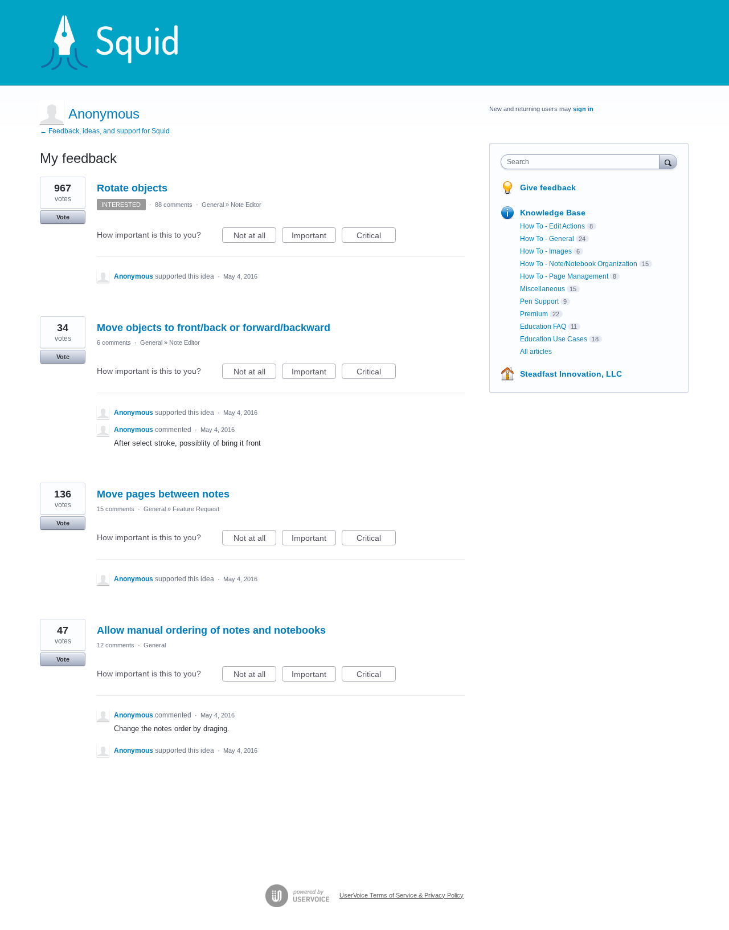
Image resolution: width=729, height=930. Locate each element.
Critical (376, 237)
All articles (536, 352)
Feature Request (196, 508)
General (213, 204)
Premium (534, 314)
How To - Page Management (564, 276)
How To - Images (546, 251)
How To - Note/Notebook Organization (578, 264)
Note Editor (246, 204)
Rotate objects (132, 188)
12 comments (115, 645)
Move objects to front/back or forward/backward (213, 327)
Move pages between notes (163, 494)
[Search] (668, 161)
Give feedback (548, 187)
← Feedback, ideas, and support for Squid (105, 131)
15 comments (115, 508)
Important (314, 237)
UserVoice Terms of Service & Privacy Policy (401, 895)
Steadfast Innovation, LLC (571, 373)
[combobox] (583, 162)
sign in (583, 108)
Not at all (255, 237)
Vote (62, 217)
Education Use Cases (553, 339)
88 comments (174, 204)
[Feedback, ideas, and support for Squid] (120, 42)
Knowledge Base (552, 212)
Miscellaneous (542, 289)
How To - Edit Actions (552, 226)
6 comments (114, 342)
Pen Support (539, 301)
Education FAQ (543, 327)
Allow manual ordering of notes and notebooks (211, 630)
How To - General (547, 239)
